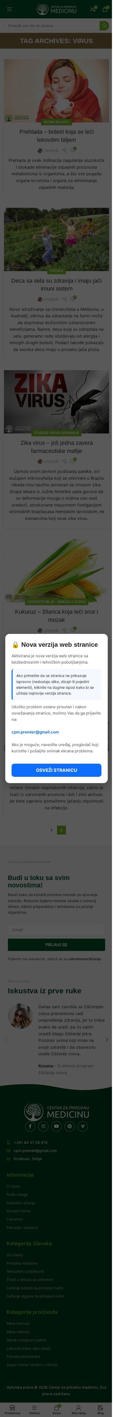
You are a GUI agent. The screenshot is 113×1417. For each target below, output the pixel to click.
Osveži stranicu (56, 770)
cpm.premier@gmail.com (35, 732)
